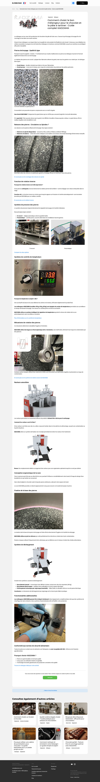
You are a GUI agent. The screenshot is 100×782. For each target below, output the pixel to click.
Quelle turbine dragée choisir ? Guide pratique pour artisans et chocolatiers (50, 718)
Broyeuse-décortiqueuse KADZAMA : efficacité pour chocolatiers (75, 718)
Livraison (47, 3)
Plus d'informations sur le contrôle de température (27, 318)
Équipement (50, 17)
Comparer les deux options (21, 252)
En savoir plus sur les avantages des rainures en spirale (29, 177)
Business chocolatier (24, 721)
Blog (52, 3)
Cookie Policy (76, 777)
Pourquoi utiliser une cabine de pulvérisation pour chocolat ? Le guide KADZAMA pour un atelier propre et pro (24, 745)
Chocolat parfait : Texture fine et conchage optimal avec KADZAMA (74, 744)
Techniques (16, 751)
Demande (50, 677)
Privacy (71, 777)
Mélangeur (56, 17)
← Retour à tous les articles (50, 690)
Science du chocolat (75, 748)
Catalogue (40, 3)
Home (13, 8)
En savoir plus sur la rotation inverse (24, 200)
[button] (25, 3)
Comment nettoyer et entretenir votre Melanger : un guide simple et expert (49, 744)
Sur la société (33, 3)
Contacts (58, 3)
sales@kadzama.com (17, 768)
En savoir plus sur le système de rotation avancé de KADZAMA (31, 377)
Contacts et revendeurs (37, 775)
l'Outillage (53, 769)
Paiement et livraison (36, 769)
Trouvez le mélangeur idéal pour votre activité (26, 665)
